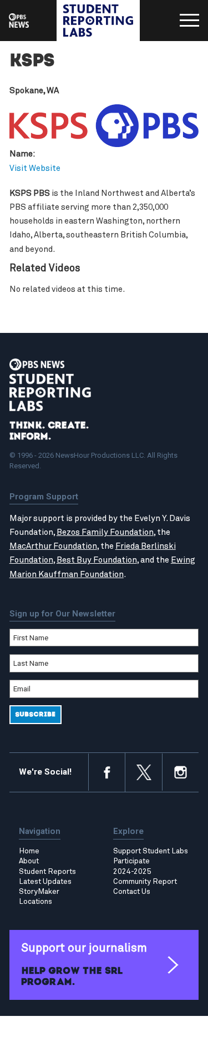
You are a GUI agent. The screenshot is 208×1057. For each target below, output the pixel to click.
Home (29, 851)
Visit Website (34, 168)
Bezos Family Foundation (105, 532)
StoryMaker (39, 892)
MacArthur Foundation (53, 546)
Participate (131, 861)
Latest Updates (45, 882)
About (29, 861)
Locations (35, 902)
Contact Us (131, 892)
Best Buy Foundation (97, 560)
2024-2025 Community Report (145, 877)
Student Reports (47, 872)
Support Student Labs (150, 851)
